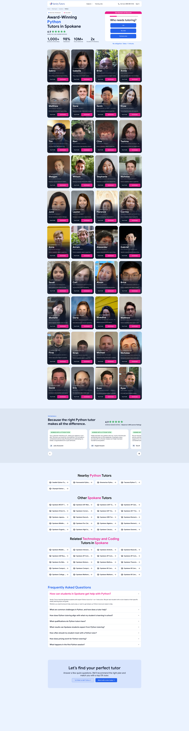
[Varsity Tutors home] (57, 4)
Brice (123, 282)
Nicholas (125, 177)
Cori (75, 282)
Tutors (48, 9)
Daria (75, 318)
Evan (99, 388)
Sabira (52, 71)
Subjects (88, 4)
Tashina (125, 141)
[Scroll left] (50, 453)
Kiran (75, 353)
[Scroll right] (139, 453)
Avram (76, 247)
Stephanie (102, 177)
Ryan (123, 388)
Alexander (102, 247)
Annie (124, 71)
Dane (75, 106)
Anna (51, 247)
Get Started (63, 79)
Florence (101, 212)
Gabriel (125, 247)
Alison (100, 282)
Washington (54, 9)
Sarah (52, 282)
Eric (75, 388)
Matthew (53, 106)
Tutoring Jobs (99, 4)
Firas (51, 353)
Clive (99, 141)
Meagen (53, 177)
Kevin (100, 106)
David (52, 388)
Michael (101, 353)
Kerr (75, 141)
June (51, 212)
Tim (51, 141)
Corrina (125, 212)
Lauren (76, 212)
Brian (99, 71)
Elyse (123, 106)
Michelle (53, 318)
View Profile (52, 79)
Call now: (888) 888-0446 (127, 4)
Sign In (137, 4)
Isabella (77, 71)
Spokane (61, 9)
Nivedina (101, 317)
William (76, 177)
